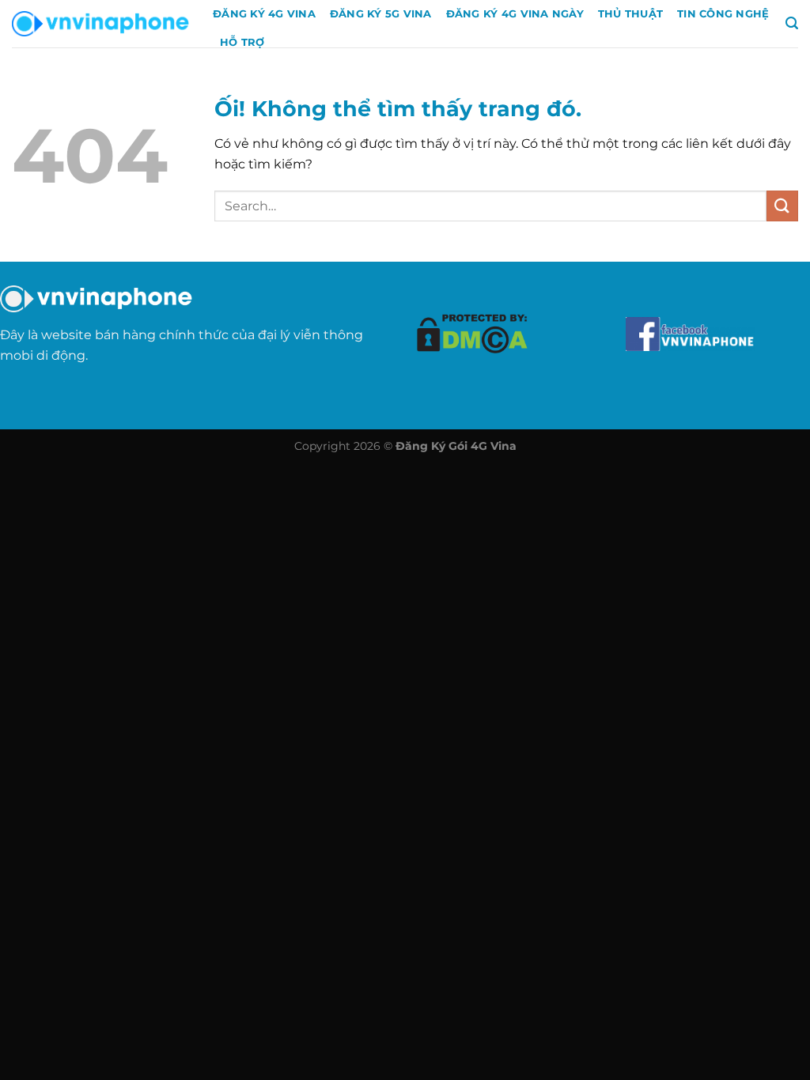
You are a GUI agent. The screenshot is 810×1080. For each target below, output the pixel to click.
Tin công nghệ (723, 14)
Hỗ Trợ (242, 42)
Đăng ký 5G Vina (381, 14)
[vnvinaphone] (100, 23)
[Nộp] (782, 206)
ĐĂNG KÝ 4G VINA (264, 14)
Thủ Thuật (630, 14)
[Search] (791, 23)
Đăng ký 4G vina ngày (515, 14)
